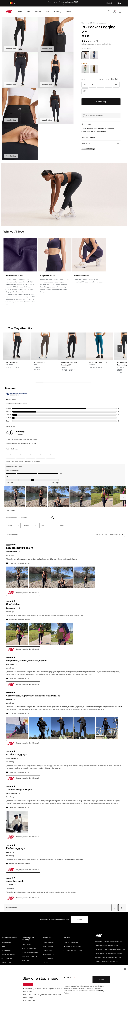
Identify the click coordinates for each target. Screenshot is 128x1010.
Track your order (29, 948)
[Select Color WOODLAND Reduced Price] (94, 69)
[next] (120, 348)
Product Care (6, 958)
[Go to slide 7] (88, 383)
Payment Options (29, 956)
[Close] (125, 968)
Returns (25, 960)
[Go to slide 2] (64, 5)
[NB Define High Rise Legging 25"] (72, 346)
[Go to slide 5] (72, 383)
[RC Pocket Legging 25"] (99, 346)
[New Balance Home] (9, 11)
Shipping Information (31, 952)
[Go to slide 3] (65, 5)
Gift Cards (26, 944)
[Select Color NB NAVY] (94, 55)
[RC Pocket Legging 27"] (20, 34)
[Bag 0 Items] (120, 11)
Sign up (79, 919)
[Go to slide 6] (80, 383)
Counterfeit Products (73, 950)
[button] (114, 11)
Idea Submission (71, 942)
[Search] (109, 11)
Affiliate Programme (72, 946)
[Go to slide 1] (62, 5)
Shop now (78, 2)
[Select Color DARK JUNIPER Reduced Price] (85, 69)
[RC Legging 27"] (16, 346)
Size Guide (115, 79)
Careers (46, 962)
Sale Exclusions (7, 954)
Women (85, 23)
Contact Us (6, 942)
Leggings (102, 23)
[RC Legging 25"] (44, 346)
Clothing (93, 23)
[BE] (9, 3)
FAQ (3, 946)
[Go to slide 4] (64, 383)
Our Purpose (48, 942)
